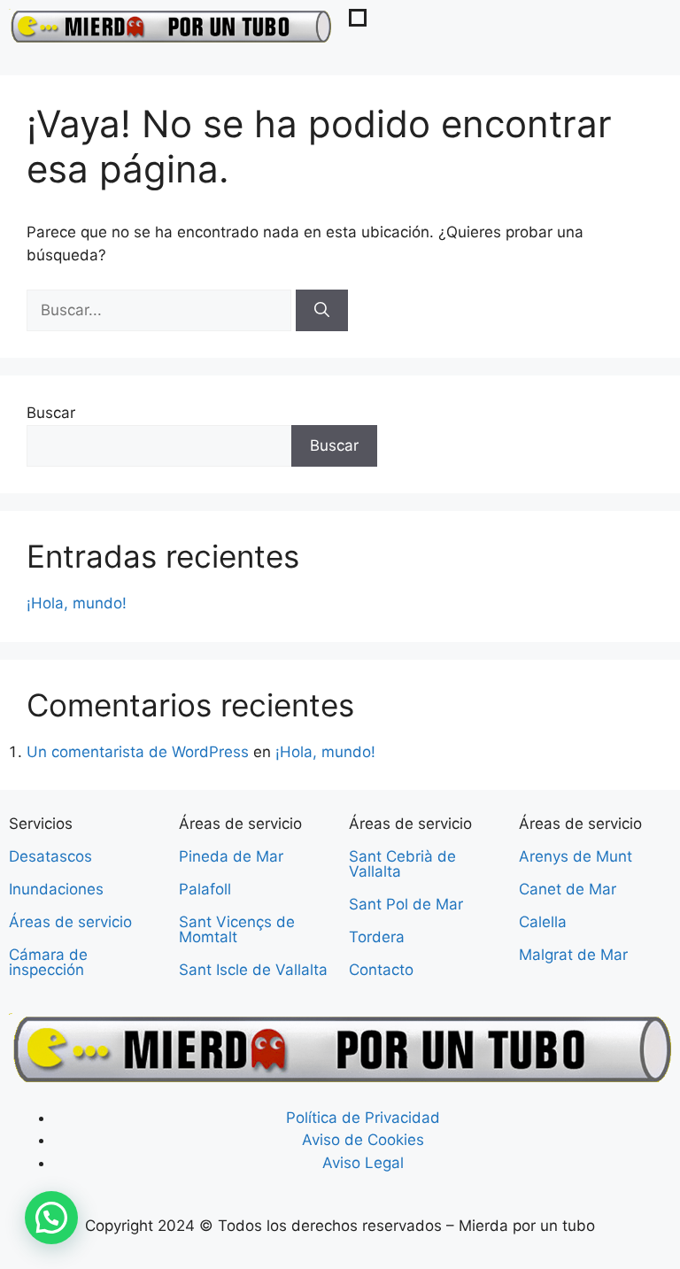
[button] (51, 1217)
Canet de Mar (567, 889)
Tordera (377, 937)
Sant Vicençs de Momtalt (237, 929)
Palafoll (205, 889)
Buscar (51, 413)
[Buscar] (322, 311)
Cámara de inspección (48, 962)
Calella (543, 922)
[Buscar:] (161, 310)
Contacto (381, 970)
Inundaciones (56, 889)
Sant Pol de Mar (406, 904)
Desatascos (50, 856)
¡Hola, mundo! (77, 603)
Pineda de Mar (231, 856)
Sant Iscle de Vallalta (253, 970)
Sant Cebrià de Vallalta (402, 863)
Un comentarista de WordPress (138, 752)
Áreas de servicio (70, 922)
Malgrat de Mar (573, 954)
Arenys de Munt (575, 856)
